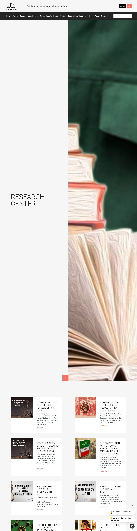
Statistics (23, 16)
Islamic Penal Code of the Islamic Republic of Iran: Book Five (47, 406)
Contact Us (104, 16)
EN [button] (129, 6)
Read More (40, 427)
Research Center (59, 16)
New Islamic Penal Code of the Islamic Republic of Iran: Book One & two (47, 447)
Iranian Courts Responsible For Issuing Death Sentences (46, 490)
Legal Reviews (33, 16)
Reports (49, 16)
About (97, 16)
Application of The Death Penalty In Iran (110, 489)
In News (90, 16)
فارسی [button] (122, 6)
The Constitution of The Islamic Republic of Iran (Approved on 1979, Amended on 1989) (110, 448)
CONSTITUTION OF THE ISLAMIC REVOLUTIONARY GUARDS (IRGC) (109, 406)
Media (42, 16)
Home (8, 16)
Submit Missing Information (76, 16)
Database (14, 16)
